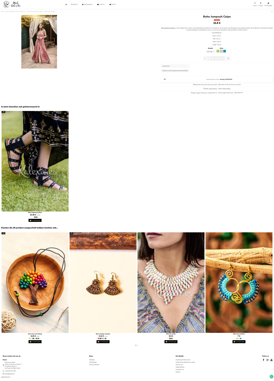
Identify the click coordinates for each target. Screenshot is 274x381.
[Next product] (272, 11)
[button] (87, 4)
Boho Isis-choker (171, 334)
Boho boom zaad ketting (35, 334)
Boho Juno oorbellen (239, 334)
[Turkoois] (38, 338)
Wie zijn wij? (179, 364)
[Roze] (239, 338)
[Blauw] (102, 338)
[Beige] (31, 338)
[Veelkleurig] (40, 338)
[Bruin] (36, 217)
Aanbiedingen (93, 362)
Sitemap (178, 372)
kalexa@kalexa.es (10, 374)
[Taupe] (29, 338)
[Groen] (35, 338)
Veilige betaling (180, 367)
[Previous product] (271, 11)
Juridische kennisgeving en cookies (185, 362)
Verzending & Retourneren (183, 360)
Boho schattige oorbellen (103, 334)
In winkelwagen (218, 58)
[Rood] (98, 338)
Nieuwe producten (94, 364)
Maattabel (92, 360)
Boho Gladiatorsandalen (35, 212)
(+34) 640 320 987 (10, 371)
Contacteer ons (180, 369)
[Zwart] (35, 217)
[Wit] (33, 217)
